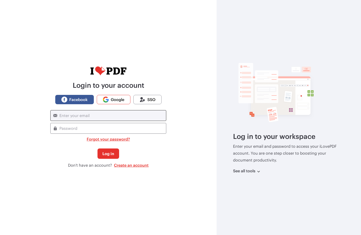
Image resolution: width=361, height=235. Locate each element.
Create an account (131, 165)
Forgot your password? (108, 139)
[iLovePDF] (108, 70)
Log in (108, 153)
